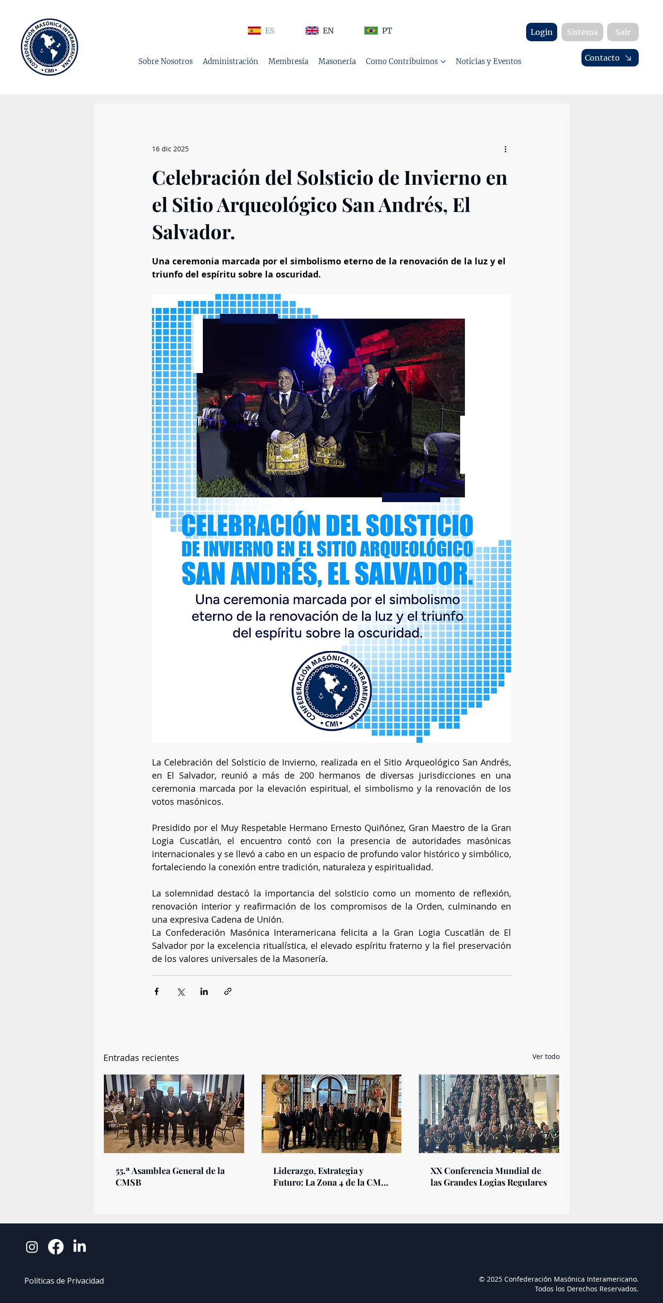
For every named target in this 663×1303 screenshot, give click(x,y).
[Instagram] (32, 1246)
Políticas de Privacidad (64, 1280)
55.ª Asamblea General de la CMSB (170, 1176)
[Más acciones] (505, 149)
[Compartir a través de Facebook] (156, 991)
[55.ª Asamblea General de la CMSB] (174, 1114)
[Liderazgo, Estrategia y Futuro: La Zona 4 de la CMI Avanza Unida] (332, 1114)
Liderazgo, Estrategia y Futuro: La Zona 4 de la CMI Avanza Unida (328, 1176)
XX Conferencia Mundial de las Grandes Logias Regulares (489, 1176)
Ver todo (546, 1056)
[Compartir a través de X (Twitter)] (180, 991)
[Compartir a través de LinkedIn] (204, 991)
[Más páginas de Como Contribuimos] (443, 61)
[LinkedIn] (79, 1246)
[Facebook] (56, 1246)
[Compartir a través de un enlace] (227, 991)
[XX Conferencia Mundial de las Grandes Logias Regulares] (489, 1114)
